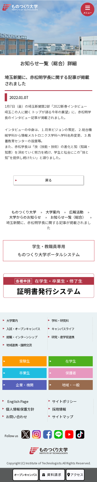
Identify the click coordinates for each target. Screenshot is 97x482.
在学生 (70, 361)
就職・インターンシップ (21, 337)
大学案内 (12, 320)
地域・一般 (71, 384)
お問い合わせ (16, 416)
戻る (48, 180)
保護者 (70, 372)
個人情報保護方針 (20, 409)
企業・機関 (24, 384)
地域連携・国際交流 (19, 345)
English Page (17, 401)
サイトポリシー (64, 401)
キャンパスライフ (63, 329)
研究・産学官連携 (63, 337)
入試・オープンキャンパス (23, 329)
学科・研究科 (60, 320)
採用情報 (59, 409)
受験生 (24, 361)
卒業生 (24, 372)
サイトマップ (62, 416)
